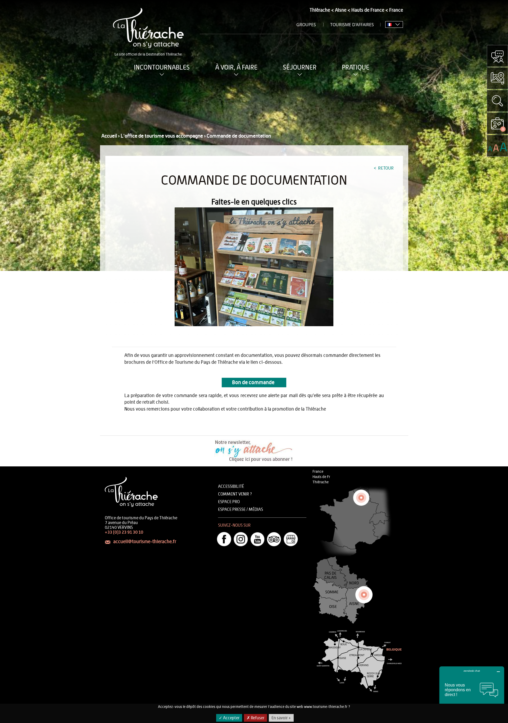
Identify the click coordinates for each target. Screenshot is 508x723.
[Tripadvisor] (274, 539)
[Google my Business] (291, 539)
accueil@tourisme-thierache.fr (144, 541)
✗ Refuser (255, 718)
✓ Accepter (229, 718)
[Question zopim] (497, 55)
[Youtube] (257, 539)
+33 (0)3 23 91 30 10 (124, 532)
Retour (385, 168)
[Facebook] (224, 539)
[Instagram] (241, 539)
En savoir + (281, 718)
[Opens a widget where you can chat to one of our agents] (471, 692)
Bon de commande (254, 382)
